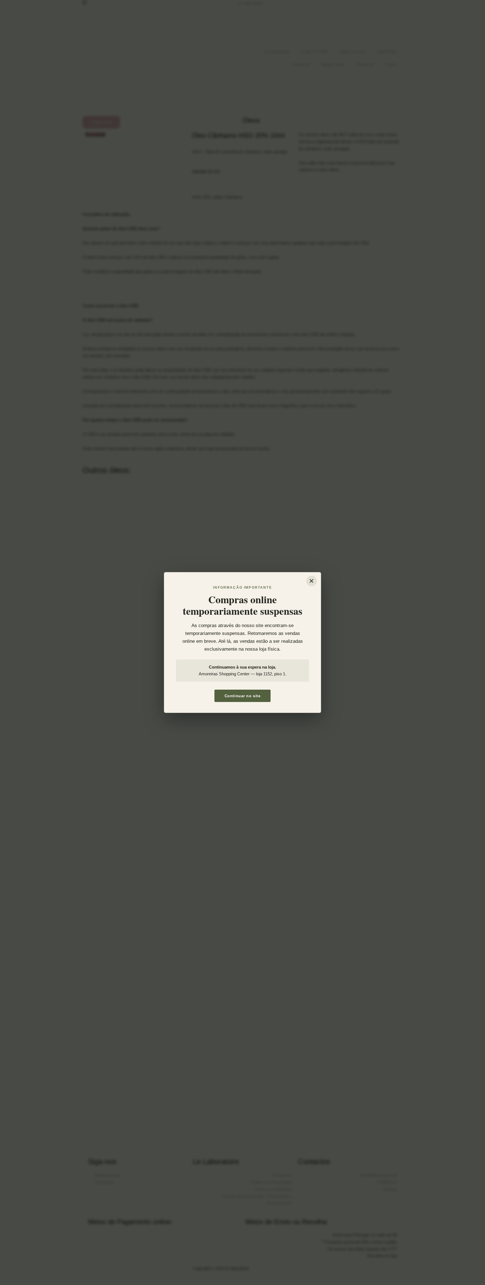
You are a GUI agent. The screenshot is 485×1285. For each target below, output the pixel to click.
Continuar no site (243, 696)
